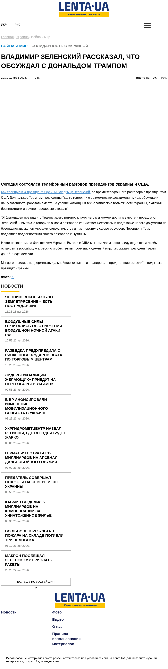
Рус (17, 24)
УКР (155, 77)
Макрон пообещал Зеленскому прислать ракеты (28, 560)
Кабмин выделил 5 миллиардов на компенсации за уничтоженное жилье (28, 508)
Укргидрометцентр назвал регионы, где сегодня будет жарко (35, 432)
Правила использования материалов (66, 639)
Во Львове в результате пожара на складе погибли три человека (34, 535)
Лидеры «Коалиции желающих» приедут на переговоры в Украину (30, 379)
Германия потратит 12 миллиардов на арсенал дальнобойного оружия (31, 457)
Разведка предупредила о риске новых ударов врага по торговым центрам (33, 354)
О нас (57, 627)
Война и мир (40, 37)
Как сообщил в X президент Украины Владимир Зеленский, (46, 192)
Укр (4, 24)
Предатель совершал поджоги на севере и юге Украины (32, 482)
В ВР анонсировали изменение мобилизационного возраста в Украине (26, 406)
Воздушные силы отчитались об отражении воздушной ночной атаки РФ (33, 328)
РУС (164, 77)
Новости (9, 612)
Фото (57, 612)
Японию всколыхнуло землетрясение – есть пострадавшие (29, 301)
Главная (7, 37)
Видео (58, 619)
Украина (22, 37)
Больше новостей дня (35, 581)
